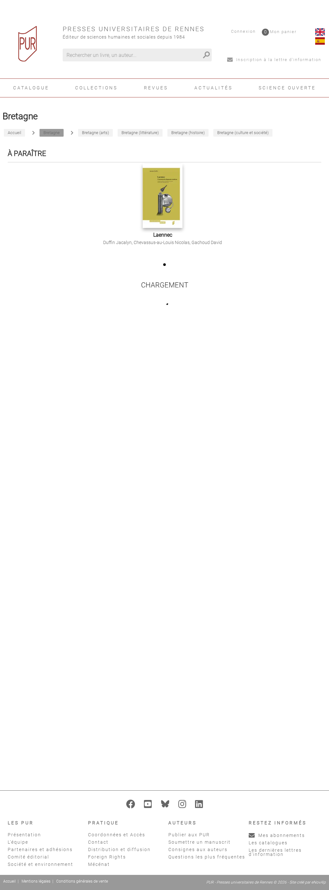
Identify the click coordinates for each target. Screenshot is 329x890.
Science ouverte (287, 87)
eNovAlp (318, 882)
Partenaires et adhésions (40, 849)
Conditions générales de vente (82, 881)
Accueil (9, 881)
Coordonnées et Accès (116, 834)
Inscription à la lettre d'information (278, 59)
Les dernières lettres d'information (275, 852)
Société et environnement (40, 864)
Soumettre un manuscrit (199, 842)
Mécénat (99, 864)
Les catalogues (268, 842)
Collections (96, 87)
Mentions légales (36, 881)
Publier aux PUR (189, 834)
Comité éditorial (28, 856)
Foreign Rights (107, 856)
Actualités (213, 87)
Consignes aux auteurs (197, 849)
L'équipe (18, 842)
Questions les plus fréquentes (206, 856)
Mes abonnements (281, 835)
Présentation (24, 834)
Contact (98, 842)
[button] (164, 264)
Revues (156, 87)
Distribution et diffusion (119, 849)
